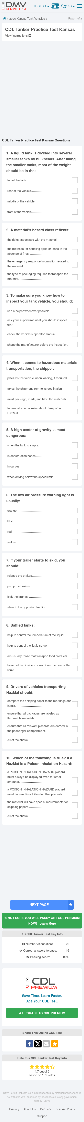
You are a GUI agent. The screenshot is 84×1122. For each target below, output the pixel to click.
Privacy (14, 1109)
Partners (45, 1109)
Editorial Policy (65, 1109)
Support (42, 1116)
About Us (29, 1109)
